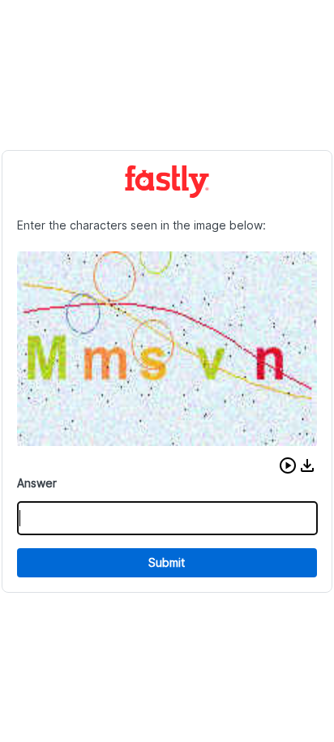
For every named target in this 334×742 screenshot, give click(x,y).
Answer (37, 483)
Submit (166, 562)
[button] (288, 465)
